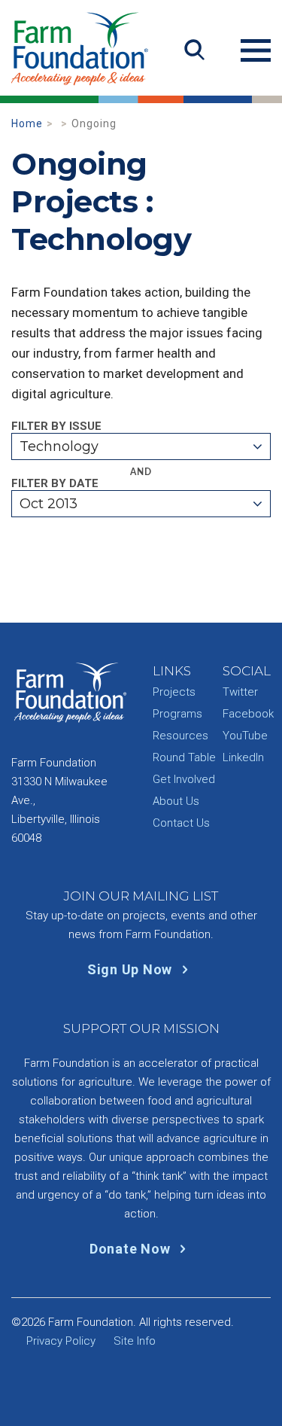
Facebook (248, 714)
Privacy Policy (61, 1341)
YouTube (245, 735)
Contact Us (181, 823)
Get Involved (184, 779)
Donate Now (131, 1249)
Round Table (184, 757)
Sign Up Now (131, 969)
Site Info (135, 1341)
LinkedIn (243, 757)
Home (27, 123)
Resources (180, 735)
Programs (177, 714)
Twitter (240, 692)
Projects (174, 692)
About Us (176, 801)
